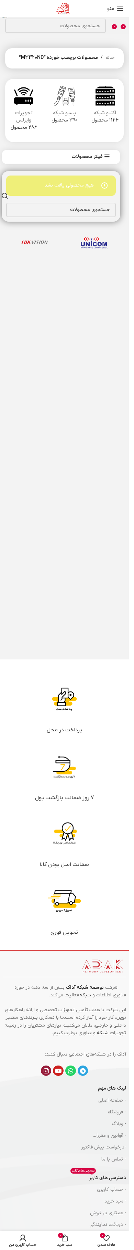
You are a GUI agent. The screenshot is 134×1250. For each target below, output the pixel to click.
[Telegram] (83, 1071)
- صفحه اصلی (112, 1100)
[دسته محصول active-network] (105, 107)
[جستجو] (4, 17)
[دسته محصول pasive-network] (64, 107)
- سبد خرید (115, 1201)
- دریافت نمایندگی (107, 1224)
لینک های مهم (112, 1088)
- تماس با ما (113, 1159)
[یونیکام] (94, 242)
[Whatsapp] (70, 1071)
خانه (109, 57)
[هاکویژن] (35, 242)
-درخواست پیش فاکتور (103, 1147)
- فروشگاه (117, 1112)
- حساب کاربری (111, 1189)
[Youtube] (58, 1071)
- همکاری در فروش (108, 1213)
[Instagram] (46, 1071)
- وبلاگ (119, 1123)
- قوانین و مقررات (109, 1135)
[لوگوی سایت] (63, 8)
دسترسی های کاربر (99, 1177)
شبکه (85, 995)
